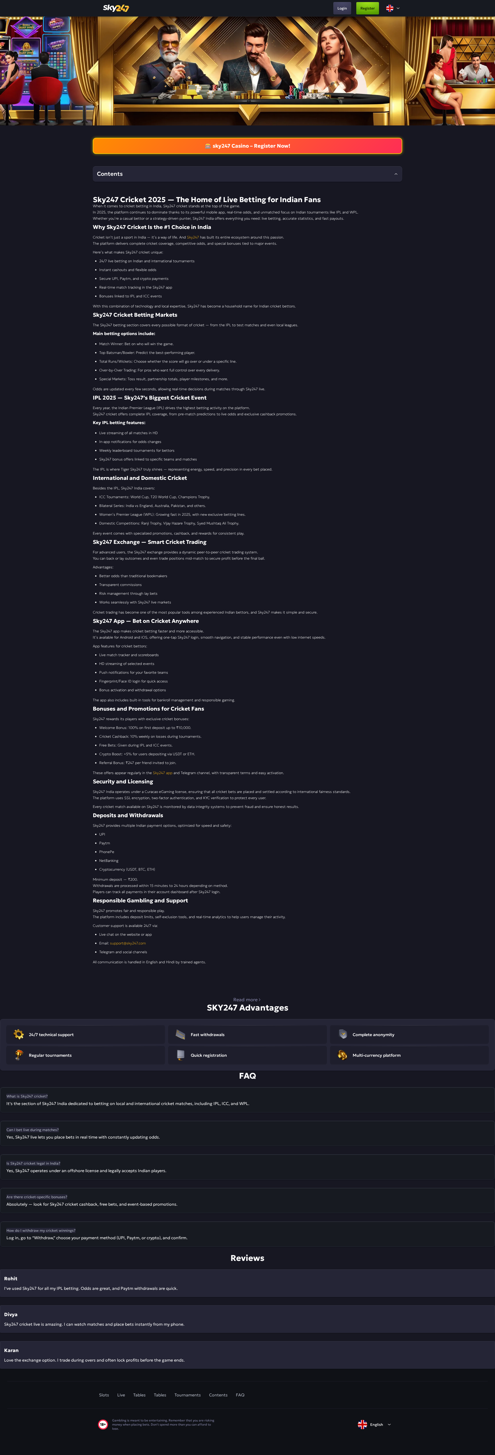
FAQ (240, 1394)
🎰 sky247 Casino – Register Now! (247, 145)
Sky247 (193, 237)
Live (121, 1394)
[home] (116, 8)
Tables (139, 1394)
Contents (218, 1394)
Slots (104, 1394)
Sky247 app (162, 772)
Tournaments (188, 1394)
